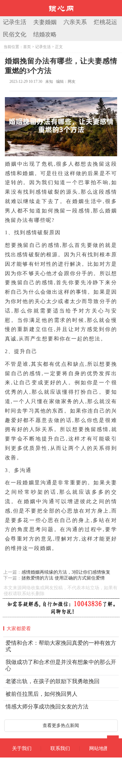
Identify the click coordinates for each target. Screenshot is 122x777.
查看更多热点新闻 (61, 725)
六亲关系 (75, 22)
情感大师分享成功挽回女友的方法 (47, 707)
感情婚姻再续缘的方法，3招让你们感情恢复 (65, 572)
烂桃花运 (105, 22)
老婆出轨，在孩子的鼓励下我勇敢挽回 (53, 681)
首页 (27, 47)
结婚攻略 (45, 34)
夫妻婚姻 (45, 22)
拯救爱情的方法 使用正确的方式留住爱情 (63, 578)
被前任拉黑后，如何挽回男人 (41, 694)
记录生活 (14, 22)
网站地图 (99, 748)
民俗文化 (14, 34)
